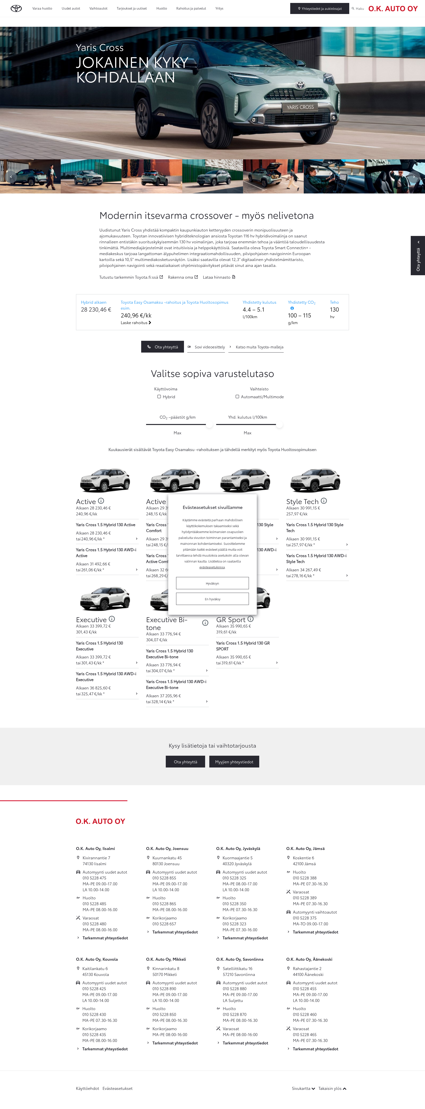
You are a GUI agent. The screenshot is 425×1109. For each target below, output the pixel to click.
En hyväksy (212, 599)
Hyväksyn (212, 583)
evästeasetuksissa (212, 567)
